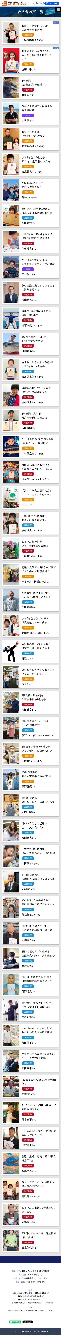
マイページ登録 (53, 3)
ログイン (39, 3)
